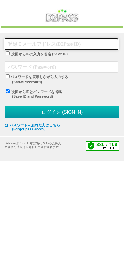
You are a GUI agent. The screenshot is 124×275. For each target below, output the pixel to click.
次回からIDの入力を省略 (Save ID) (39, 54)
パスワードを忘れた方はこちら (35, 127)
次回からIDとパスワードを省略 (36, 94)
